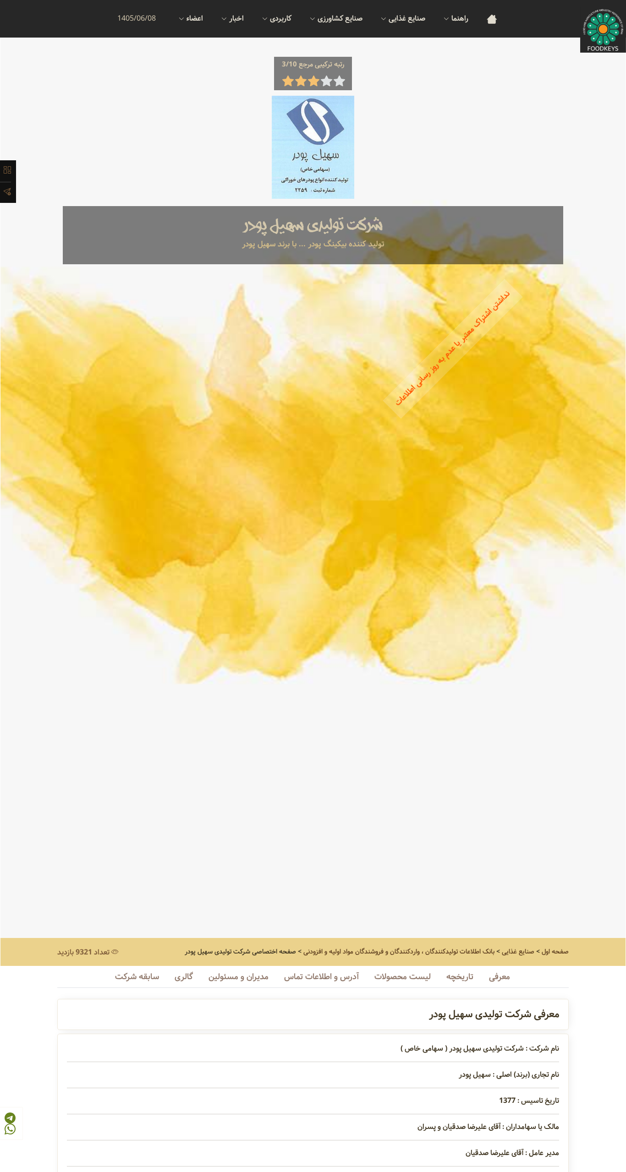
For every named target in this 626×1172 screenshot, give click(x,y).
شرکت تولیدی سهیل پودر (313, 225)
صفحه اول (555, 952)
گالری (184, 976)
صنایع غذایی (518, 952)
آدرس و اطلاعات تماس (321, 976)
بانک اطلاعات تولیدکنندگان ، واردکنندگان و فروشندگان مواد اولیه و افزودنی (398, 952)
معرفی (499, 976)
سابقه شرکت (137, 976)
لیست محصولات (402, 976)
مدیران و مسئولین (239, 976)
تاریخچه (459, 976)
